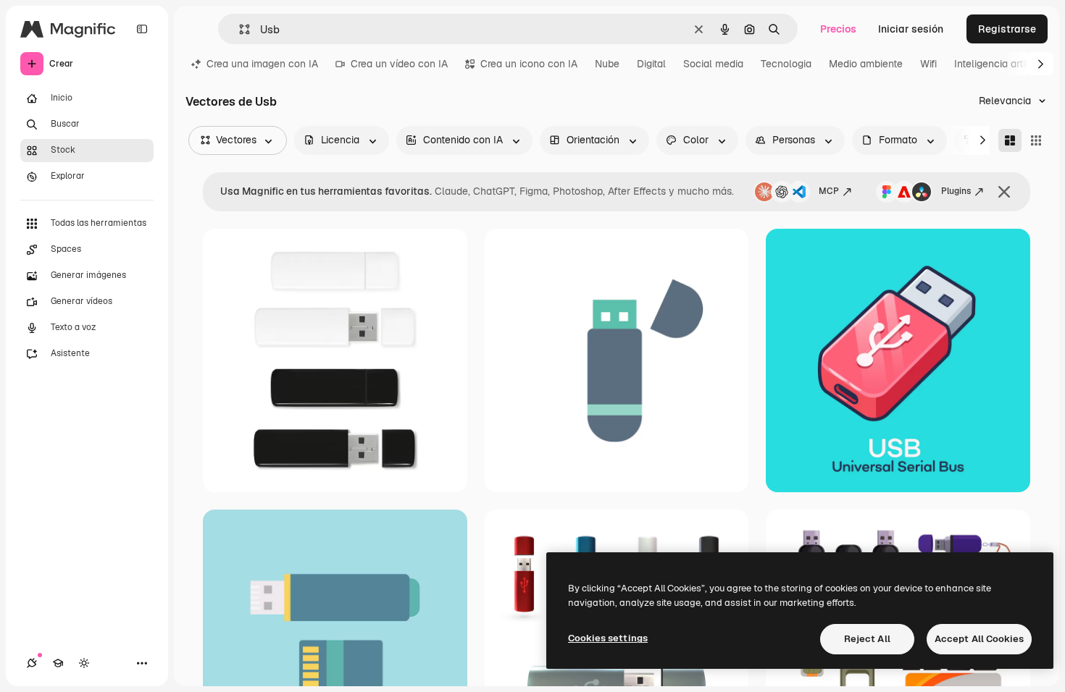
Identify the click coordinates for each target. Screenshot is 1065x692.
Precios (838, 28)
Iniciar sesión (910, 28)
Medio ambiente (866, 63)
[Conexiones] (31, 663)
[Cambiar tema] (84, 663)
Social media (713, 63)
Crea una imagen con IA (262, 63)
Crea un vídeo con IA (399, 63)
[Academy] (58, 663)
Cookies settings (608, 638)
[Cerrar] (1004, 192)
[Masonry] (1010, 140)
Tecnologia (786, 63)
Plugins (956, 191)
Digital (651, 63)
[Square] (1036, 140)
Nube (607, 63)
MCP (829, 191)
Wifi (928, 63)
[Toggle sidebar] (142, 29)
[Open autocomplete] (239, 29)
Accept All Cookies (979, 639)
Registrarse (1007, 28)
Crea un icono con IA (528, 63)
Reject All (867, 639)
